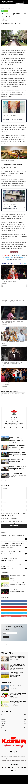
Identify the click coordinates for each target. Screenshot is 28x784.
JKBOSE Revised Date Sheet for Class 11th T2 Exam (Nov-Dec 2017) (18, 695)
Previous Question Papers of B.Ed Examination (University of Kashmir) (18, 703)
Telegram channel (9, 257)
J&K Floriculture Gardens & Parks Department (10, 393)
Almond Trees (9, 391)
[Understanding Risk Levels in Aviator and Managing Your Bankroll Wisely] (5, 591)
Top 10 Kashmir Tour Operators (9, 558)
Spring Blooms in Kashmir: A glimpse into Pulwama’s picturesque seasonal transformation (17, 674)
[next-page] (5, 480)
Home (2, 8)
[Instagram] (8, 427)
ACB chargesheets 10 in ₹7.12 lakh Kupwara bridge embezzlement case (17, 461)
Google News (18, 255)
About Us (4, 760)
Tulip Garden (4, 394)
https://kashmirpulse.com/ (14, 419)
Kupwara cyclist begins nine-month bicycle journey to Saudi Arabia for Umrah (17, 454)
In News (13, 760)
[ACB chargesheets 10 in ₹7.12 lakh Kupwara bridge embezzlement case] (5, 461)
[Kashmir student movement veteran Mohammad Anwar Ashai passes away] (5, 447)
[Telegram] (25, 768)
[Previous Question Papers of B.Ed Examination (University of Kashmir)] (5, 584)
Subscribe (23, 616)
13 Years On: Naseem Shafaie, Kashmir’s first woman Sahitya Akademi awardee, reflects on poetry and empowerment (17, 666)
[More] (17, 26)
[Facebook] (5, 427)
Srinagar (22, 393)
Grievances (18, 760)
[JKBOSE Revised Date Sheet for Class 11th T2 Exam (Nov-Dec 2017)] (5, 696)
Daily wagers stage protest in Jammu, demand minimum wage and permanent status (17, 468)
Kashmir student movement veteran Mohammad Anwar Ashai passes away (17, 447)
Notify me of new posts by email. (10, 523)
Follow (24, 604)
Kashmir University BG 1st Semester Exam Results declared (18, 686)
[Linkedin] (11, 427)
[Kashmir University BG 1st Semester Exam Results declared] (5, 688)
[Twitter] (6, 768)
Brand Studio (4, 538)
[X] (20, 427)
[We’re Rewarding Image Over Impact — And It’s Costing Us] (5, 659)
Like (25, 601)
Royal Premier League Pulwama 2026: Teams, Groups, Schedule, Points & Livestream (17, 577)
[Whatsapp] (22, 768)
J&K (6, 8)
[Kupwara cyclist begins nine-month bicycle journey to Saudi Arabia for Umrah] (5, 454)
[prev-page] (2, 480)
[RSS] (17, 427)
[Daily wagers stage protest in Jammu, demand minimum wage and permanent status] (5, 468)
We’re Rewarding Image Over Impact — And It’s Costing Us (17, 657)
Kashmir (9, 8)
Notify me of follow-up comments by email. (12, 521)
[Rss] (15, 771)
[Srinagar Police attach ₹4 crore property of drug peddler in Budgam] (5, 475)
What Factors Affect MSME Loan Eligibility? (12, 551)
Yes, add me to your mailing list (9, 518)
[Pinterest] (14, 427)
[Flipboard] (9, 768)
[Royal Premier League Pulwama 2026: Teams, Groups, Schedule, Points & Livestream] (5, 577)
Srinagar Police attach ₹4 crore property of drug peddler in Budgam (17, 475)
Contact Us (23, 760)
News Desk (5, 23)
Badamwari (15, 391)
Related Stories (5, 434)
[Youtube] (23, 427)
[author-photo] (14, 415)
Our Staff (9, 760)
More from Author (14, 434)
